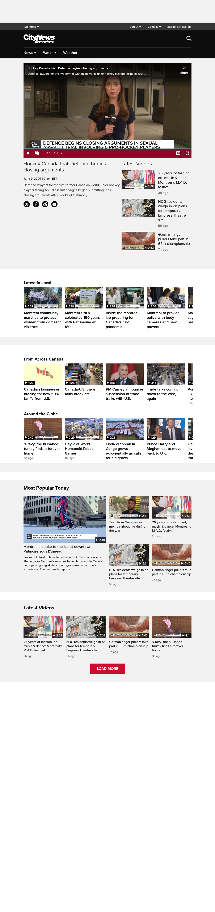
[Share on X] (27, 204)
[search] (188, 39)
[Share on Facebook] (36, 204)
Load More (107, 668)
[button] (135, 26)
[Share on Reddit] (45, 204)
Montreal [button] (30, 27)
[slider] (107, 148)
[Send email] (54, 204)
